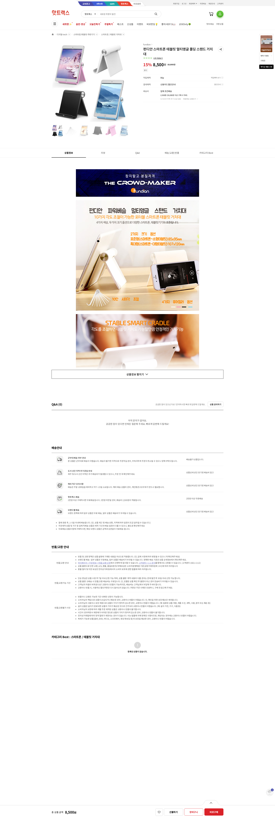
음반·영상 (80, 24)
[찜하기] (159, 812)
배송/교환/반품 (172, 152)
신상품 (130, 24)
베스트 (120, 24)
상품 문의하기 (215, 404)
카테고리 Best (206, 152)
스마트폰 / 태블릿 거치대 (111, 34)
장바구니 (193, 812)
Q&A (137, 152)
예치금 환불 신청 (266, 66)
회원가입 (176, 3)
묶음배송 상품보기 (189, 99)
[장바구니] (211, 14)
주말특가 (108, 24)
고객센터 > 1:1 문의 (147, 562)
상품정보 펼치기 (135, 374)
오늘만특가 (95, 24)
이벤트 (140, 24)
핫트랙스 (88, 14)
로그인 (184, 3)
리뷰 (103, 152)
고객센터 (220, 3)
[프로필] (220, 14)
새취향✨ (67, 24)
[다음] (131, 84)
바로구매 (214, 812)
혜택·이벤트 (265, 55)
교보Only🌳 (185, 24)
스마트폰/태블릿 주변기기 (84, 34)
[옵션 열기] (210, 802)
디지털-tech (62, 34)
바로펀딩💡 (152, 24)
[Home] (53, 34)
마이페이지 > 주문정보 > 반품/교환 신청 (94, 562)
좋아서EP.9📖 (168, 24)
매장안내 (212, 3)
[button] (220, 49)
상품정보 (68, 152)
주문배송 (203, 3)
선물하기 (173, 812)
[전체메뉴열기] (55, 24)
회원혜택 (192, 3)
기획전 (263, 60)
